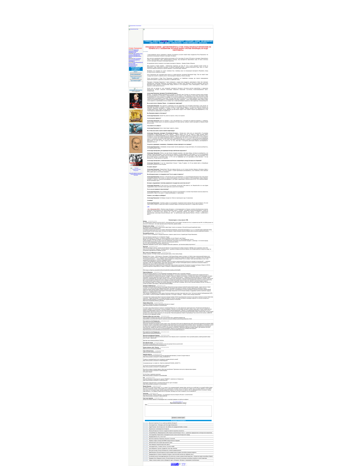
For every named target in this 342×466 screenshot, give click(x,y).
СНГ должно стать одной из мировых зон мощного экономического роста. (135, 55)
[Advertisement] (171, 12)
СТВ (148, 206)
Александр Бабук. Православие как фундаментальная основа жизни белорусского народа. (169, 434)
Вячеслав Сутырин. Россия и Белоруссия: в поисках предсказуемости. (165, 450)
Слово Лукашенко (190, 43)
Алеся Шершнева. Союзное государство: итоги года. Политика (163, 448)
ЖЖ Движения (207, 41)
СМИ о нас (154, 43)
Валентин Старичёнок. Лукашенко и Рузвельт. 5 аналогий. (162, 438)
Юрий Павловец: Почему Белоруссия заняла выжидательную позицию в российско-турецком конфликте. (173, 452)
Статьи (164, 41)
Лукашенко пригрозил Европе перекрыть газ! (134, 51)
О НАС (171, 41)
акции (197, 41)
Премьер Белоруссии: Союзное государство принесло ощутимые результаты (166, 430)
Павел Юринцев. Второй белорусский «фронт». (159, 444)
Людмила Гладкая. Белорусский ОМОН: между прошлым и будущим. (164, 440)
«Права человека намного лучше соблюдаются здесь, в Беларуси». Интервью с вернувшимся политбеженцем (174, 460)
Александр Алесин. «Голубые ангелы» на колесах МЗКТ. (162, 446)
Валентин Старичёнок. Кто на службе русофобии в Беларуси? (163, 422)
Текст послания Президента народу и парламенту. (135, 60)
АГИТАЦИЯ (189, 41)
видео (168, 43)
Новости (156, 41)
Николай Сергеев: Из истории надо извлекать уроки (160, 442)
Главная (148, 41)
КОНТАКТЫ (203, 43)
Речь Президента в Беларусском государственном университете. (136, 64)
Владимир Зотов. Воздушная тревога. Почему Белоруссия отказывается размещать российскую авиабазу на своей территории (178, 458)
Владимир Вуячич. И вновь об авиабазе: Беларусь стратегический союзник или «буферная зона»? (171, 454)
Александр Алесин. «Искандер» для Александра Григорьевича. (163, 424)
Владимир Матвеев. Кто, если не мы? (157, 436)
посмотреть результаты (135, 90)
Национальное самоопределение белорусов (159, 428)
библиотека (176, 43)
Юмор (161, 43)
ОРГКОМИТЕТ (179, 41)
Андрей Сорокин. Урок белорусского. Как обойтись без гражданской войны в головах (168, 426)
